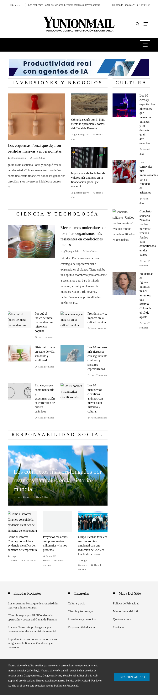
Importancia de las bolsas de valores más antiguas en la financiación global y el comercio (32, 643)
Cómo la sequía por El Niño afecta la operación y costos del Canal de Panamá (88, 124)
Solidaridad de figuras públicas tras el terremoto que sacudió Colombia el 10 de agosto (146, 295)
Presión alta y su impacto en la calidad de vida (97, 318)
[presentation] (25, 4)
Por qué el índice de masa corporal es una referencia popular (44, 322)
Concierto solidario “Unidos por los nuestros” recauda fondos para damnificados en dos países (148, 233)
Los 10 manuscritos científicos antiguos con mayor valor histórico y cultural (95, 398)
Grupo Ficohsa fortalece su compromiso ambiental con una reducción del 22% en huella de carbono (92, 545)
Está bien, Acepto (132, 677)
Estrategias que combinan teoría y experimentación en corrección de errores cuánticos (45, 398)
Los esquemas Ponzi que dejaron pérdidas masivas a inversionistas (64, 4)
